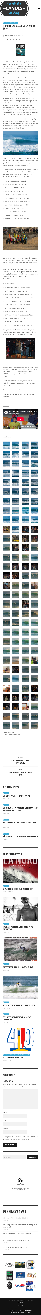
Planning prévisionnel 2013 (13, 1057)
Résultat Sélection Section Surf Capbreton (20, 836)
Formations (21, 1054)
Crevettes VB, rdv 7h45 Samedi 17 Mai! (18, 967)
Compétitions (13, 22)
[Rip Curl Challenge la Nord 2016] (20, 50)
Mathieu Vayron (9, 36)
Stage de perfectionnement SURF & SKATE (19, 1005)
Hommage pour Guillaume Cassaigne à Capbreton (18, 928)
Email (4, 1120)
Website (5, 1128)
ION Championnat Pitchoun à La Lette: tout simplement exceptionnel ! (20, 809)
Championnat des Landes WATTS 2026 (15, 1247)
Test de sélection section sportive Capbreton (17, 1018)
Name (5, 1112)
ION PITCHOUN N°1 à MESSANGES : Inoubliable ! (20, 823)
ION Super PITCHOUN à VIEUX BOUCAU (17, 796)
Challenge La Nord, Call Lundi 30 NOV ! (18, 889)
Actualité (6, 22)
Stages (28, 1054)
